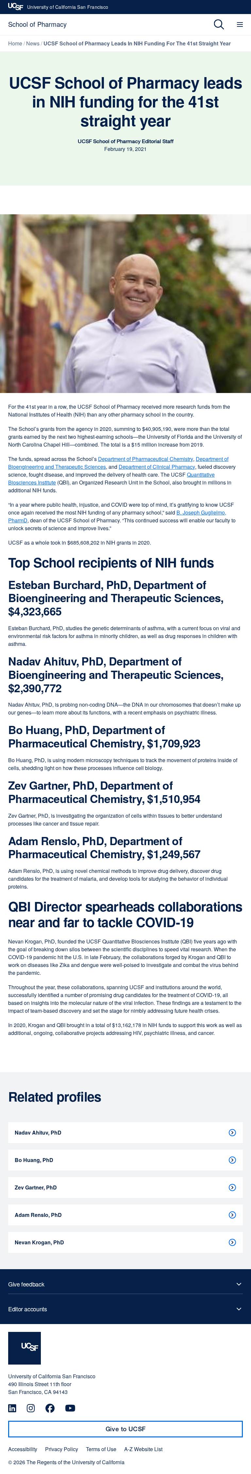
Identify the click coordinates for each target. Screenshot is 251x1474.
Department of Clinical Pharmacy (157, 466)
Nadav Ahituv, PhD (38, 1132)
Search (214, 24)
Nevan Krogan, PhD (39, 1242)
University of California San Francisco (67, 9)
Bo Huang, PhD (34, 1160)
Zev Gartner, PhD (36, 1187)
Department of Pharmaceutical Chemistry (145, 459)
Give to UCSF (138, 1431)
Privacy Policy (61, 1449)
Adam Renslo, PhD (38, 1215)
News (33, 43)
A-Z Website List (143, 1449)
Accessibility (22, 1449)
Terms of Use (101, 1449)
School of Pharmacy (37, 24)
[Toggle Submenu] (125, 1284)
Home (15, 43)
